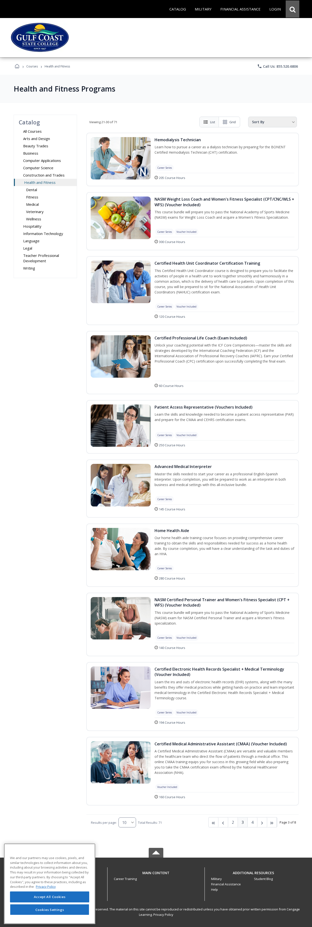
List (212, 122)
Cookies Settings (49, 909)
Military (216, 879)
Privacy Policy (163, 914)
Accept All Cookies (50, 897)
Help (214, 889)
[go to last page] (213, 822)
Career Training (125, 879)
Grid (232, 122)
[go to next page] (223, 822)
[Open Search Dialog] (292, 9)
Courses (32, 66)
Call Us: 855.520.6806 (277, 66)
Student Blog (263, 879)
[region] (49, 883)
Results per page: (104, 822)
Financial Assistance (226, 884)
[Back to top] (156, 875)
